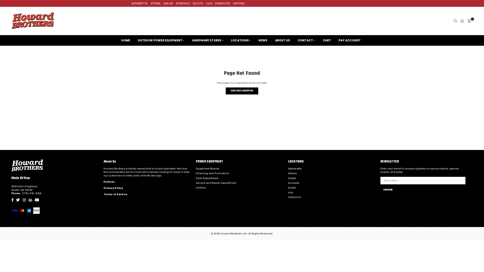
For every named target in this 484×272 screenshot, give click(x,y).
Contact (305, 40)
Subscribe (388, 189)
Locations (240, 40)
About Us (282, 40)
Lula (290, 192)
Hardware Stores (206, 40)
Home (125, 40)
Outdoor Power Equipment (160, 40)
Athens (292, 173)
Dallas (292, 178)
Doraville (293, 183)
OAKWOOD (222, 3)
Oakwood (294, 197)
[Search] (455, 21)
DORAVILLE (183, 3)
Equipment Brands (207, 168)
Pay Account (350, 40)
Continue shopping (242, 91)
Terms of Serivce (115, 194)
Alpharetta (295, 168)
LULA (209, 3)
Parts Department (207, 178)
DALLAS (168, 3)
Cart (327, 40)
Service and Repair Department (216, 183)
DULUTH (198, 3)
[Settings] (462, 21)
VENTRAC (239, 3)
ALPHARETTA (139, 3)
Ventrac (201, 187)
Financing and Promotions (212, 173)
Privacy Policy (113, 188)
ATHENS (156, 3)
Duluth (292, 187)
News (262, 40)
